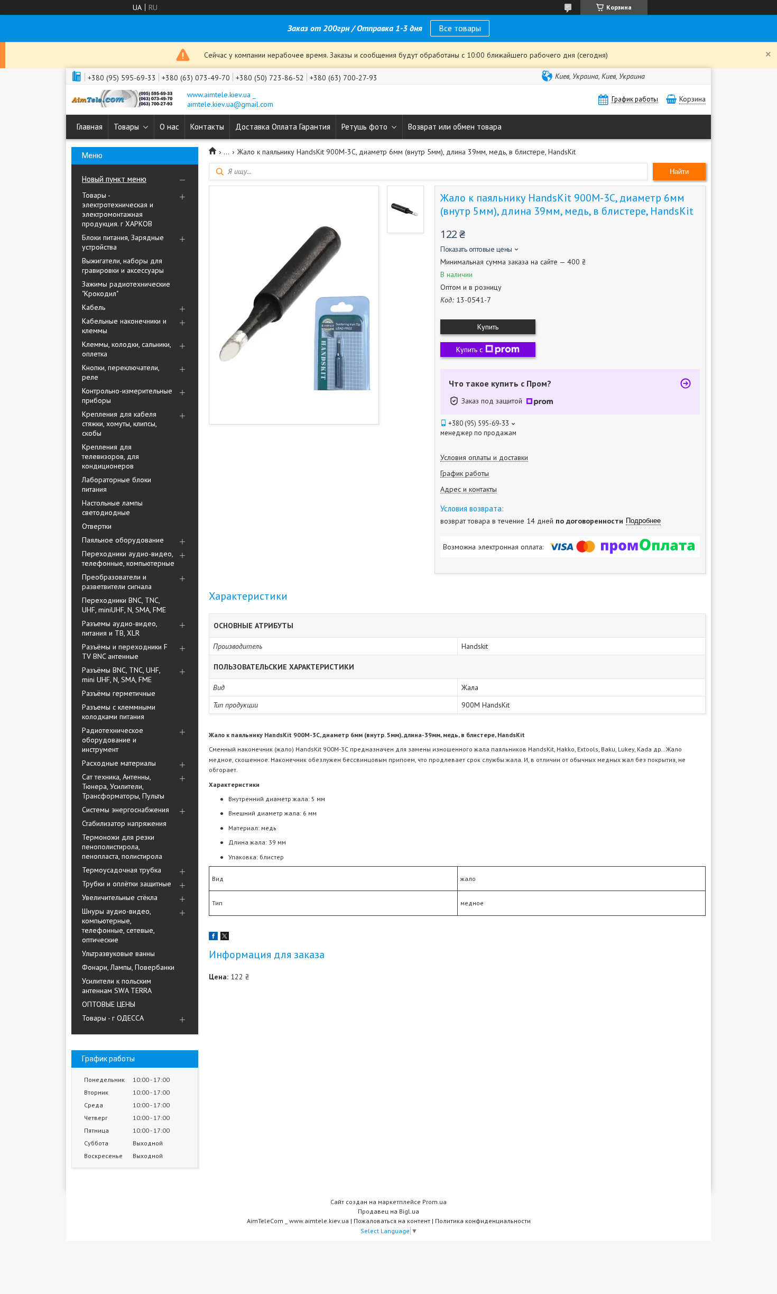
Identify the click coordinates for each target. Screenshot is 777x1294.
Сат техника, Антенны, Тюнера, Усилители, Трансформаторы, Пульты (123, 786)
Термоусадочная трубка (121, 870)
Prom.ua (434, 1202)
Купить (487, 327)
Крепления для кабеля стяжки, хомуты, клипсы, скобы (119, 423)
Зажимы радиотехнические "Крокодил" (126, 288)
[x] (224, 937)
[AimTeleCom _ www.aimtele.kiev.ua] (124, 99)
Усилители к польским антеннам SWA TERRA (117, 985)
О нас (169, 127)
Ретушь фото (364, 127)
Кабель (93, 307)
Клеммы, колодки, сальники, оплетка (126, 349)
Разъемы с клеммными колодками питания (118, 711)
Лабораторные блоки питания (116, 484)
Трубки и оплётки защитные (126, 883)
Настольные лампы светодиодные (112, 507)
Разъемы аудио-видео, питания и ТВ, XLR (119, 628)
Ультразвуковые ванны (118, 953)
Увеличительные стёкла (120, 897)
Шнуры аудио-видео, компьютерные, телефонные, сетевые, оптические (118, 925)
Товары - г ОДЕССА (113, 1018)
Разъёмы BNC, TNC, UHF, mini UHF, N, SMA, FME (121, 674)
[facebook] (213, 937)
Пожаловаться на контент (392, 1221)
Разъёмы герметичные (118, 693)
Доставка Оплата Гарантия (282, 127)
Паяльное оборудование (123, 540)
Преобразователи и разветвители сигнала (117, 581)
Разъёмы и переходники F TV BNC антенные (125, 651)
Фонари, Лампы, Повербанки (128, 967)
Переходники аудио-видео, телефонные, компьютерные (128, 558)
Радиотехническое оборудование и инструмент (112, 740)
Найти (679, 172)
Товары (126, 127)
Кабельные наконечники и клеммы (124, 325)
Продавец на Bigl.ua (388, 1211)
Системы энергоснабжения (125, 809)
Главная (90, 127)
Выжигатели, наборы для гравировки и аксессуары (123, 265)
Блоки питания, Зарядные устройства (123, 242)
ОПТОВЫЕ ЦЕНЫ (108, 1004)
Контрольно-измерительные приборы (127, 395)
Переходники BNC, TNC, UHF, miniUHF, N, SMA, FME (124, 604)
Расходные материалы (119, 763)
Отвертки (97, 526)
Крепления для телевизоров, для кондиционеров (110, 456)
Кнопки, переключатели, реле (120, 372)
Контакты (207, 127)
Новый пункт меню (114, 179)
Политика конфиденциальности (483, 1221)
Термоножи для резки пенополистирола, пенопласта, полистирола (122, 846)
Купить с (469, 349)
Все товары (460, 28)
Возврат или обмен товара (455, 127)
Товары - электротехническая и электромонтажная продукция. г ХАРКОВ (117, 209)
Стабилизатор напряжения (124, 823)
